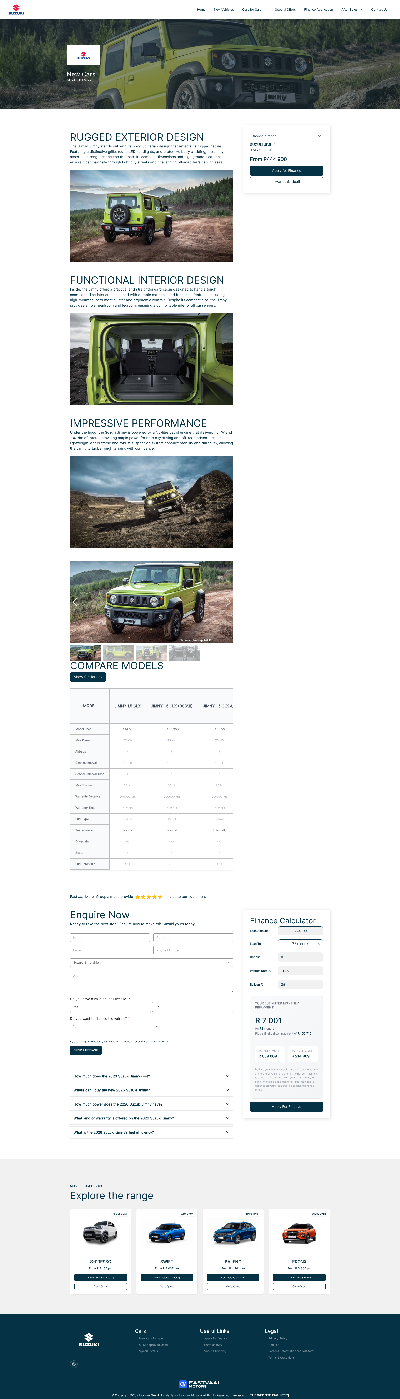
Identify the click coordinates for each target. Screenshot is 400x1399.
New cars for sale (151, 1338)
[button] (228, 602)
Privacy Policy (159, 1041)
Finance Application (318, 9)
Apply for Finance (286, 170)
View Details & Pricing (101, 1277)
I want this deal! (286, 182)
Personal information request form (291, 1351)
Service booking (215, 1351)
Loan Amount (259, 930)
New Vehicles (224, 9)
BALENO (233, 1261)
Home (201, 9)
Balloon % (256, 984)
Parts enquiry (213, 1345)
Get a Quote (101, 1286)
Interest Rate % (260, 970)
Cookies (273, 1345)
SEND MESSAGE (86, 1050)
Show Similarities (88, 677)
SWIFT (166, 1261)
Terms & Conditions (134, 1041)
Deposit (255, 957)
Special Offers (285, 9)
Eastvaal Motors (190, 1395)
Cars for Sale (251, 9)
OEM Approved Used (153, 1345)
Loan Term (257, 943)
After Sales (349, 9)
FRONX (299, 1261)
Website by (260, 1395)
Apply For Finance (287, 1106)
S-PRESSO (100, 1261)
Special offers (148, 1351)
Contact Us (379, 9)
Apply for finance (216, 1338)
